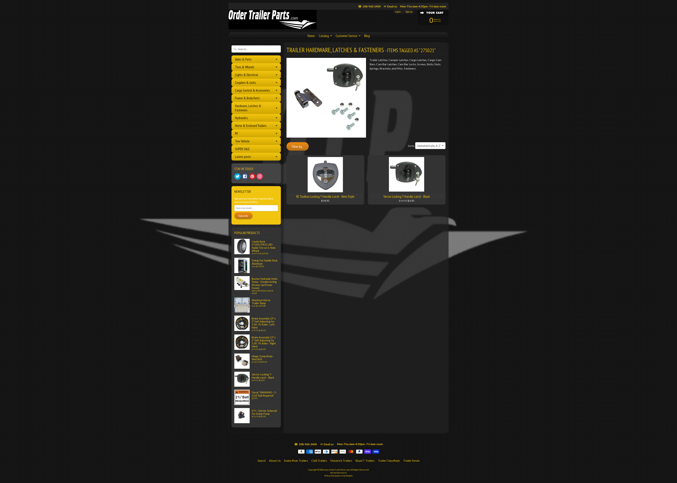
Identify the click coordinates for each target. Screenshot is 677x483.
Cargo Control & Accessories (252, 90)
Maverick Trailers (341, 460)
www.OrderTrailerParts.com (337, 470)
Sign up (408, 12)
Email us (390, 6)
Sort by (411, 145)
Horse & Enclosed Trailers (250, 125)
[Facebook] (245, 176)
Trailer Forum (411, 460)
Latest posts (243, 156)
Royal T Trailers (365, 460)
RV (236, 133)
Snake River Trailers (296, 460)
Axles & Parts (243, 59)
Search (262, 460)
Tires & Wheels (244, 67)
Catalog (324, 36)
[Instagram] (260, 176)
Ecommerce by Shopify (342, 476)
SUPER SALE (242, 149)
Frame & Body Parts (247, 98)
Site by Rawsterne (338, 473)
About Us (275, 460)
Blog (367, 36)
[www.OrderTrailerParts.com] (272, 19)
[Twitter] (237, 176)
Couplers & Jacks (245, 82)
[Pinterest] (252, 176)
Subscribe (243, 216)
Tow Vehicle (242, 141)
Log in (398, 12)
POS (326, 476)
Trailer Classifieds (389, 460)
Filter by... (297, 146)
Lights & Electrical (246, 75)
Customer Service (346, 36)
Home (311, 36)
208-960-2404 (369, 6)
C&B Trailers (319, 460)
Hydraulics (241, 118)
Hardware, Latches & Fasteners (248, 108)
